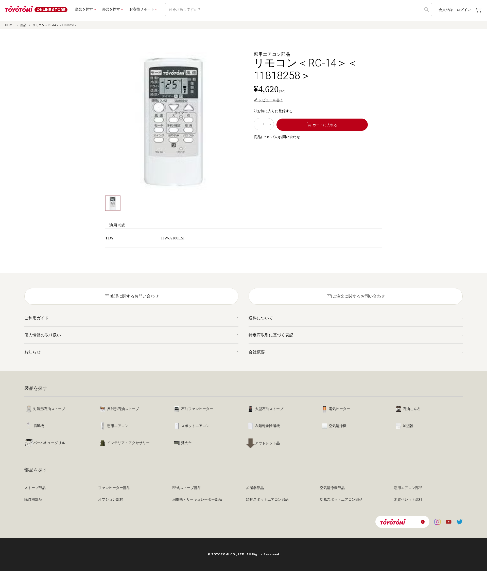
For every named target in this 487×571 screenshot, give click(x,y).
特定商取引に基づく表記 (271, 335)
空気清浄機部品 (332, 488)
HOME (9, 25)
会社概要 (257, 352)
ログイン (464, 10)
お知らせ (32, 352)
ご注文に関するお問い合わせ (355, 296)
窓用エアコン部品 (408, 488)
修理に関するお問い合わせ (131, 296)
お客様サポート (141, 9)
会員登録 (446, 10)
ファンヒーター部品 (114, 488)
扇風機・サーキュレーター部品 (197, 499)
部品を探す (111, 9)
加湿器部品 (255, 488)
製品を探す (84, 9)
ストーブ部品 (35, 488)
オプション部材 (110, 499)
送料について (261, 318)
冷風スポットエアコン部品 (341, 499)
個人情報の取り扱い (42, 335)
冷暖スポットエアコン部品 (267, 499)
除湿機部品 (33, 499)
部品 (23, 25)
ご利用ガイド (36, 318)
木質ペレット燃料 (408, 499)
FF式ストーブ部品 (186, 488)
